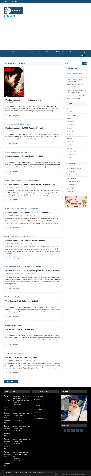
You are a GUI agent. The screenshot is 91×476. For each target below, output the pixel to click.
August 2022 (70, 144)
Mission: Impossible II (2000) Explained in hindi (24, 128)
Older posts (9, 381)
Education (49, 52)
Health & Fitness (32, 52)
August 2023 (70, 125)
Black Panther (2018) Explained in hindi (21, 357)
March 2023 (70, 141)
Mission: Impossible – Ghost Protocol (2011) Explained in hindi (30, 184)
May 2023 (69, 135)
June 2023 (70, 131)
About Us (7, 1)
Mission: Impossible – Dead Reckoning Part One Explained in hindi (32, 271)
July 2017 (69, 158)
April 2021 (69, 148)
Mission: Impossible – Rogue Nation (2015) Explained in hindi (29, 212)
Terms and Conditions (82, 474)
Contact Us (14, 1)
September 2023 (71, 121)
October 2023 (70, 118)
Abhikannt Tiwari (19, 102)
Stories (23, 52)
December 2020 (71, 151)
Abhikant (9, 16)
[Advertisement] (45, 35)
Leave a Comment (31, 102)
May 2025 (69, 108)
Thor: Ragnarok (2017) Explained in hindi (21, 301)
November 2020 (71, 154)
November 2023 (71, 115)
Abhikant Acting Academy (77, 52)
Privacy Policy (71, 474)
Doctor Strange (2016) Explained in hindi (21, 329)
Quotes (41, 52)
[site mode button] (83, 55)
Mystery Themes (53, 472)
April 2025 (69, 112)
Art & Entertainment (61, 52)
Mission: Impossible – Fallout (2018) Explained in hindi (27, 240)
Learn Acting (70, 178)
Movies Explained (13, 52)
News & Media (71, 184)
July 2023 (69, 128)
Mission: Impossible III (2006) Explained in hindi (24, 156)
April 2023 (69, 138)
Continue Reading (14, 115)
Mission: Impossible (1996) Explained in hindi (23, 100)
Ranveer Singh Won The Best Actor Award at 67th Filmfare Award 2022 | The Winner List (21, 398)
